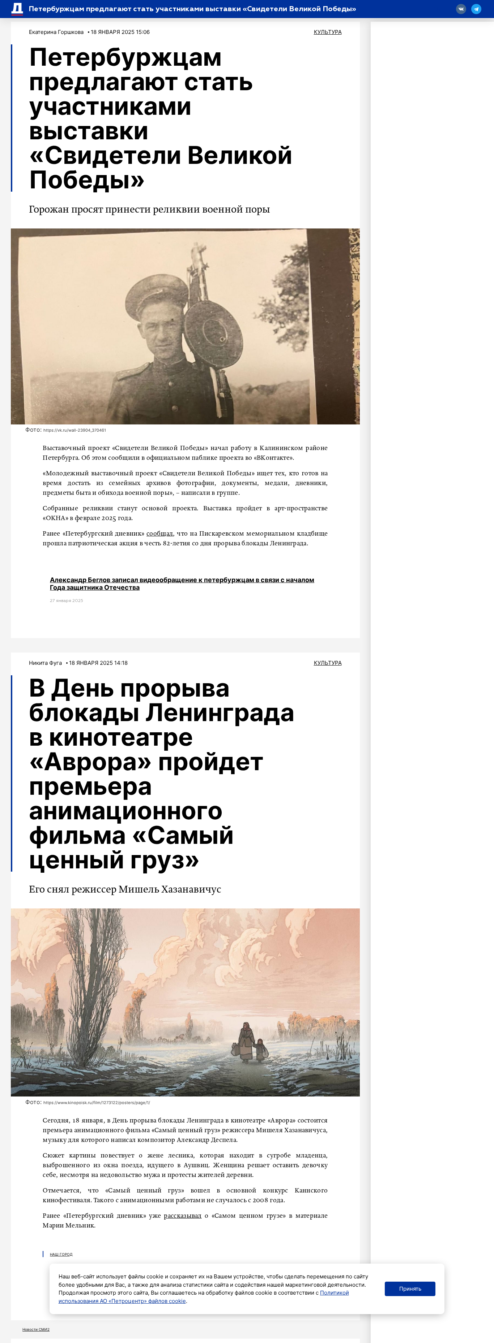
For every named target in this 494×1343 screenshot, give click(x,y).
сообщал (159, 534)
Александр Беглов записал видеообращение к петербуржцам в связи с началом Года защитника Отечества (182, 584)
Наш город (61, 1254)
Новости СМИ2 (36, 1329)
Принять (410, 1288)
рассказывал (182, 1216)
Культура (328, 32)
